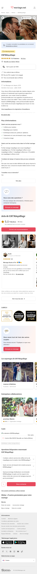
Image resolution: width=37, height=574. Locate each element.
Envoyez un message (11, 207)
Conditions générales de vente (10, 521)
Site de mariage (24, 533)
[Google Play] (20, 544)
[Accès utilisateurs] (34, 7)
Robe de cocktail (16, 508)
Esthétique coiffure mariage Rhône (10, 443)
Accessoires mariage (18, 505)
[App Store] (7, 544)
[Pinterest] (10, 551)
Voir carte (31, 435)
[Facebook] (2, 551)
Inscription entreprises (7, 531)
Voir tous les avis (17, 299)
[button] (18, 198)
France (7, 560)
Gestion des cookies (23, 523)
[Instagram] (14, 551)
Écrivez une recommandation (18, 229)
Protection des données (8, 523)
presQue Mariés (8, 419)
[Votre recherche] (2, 17)
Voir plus (18, 181)
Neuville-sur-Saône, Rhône (11, 62)
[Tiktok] (21, 551)
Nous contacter (21, 484)
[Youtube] (18, 551)
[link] (17, 375)
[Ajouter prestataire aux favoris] (34, 17)
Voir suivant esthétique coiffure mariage (13, 491)
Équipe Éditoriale (6, 533)
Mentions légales (13, 518)
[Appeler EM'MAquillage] (3, 484)
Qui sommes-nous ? (21, 531)
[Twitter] (6, 551)
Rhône (14, 12)
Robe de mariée (5, 505)
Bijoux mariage (5, 508)
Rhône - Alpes (5, 12)
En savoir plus (5, 115)
